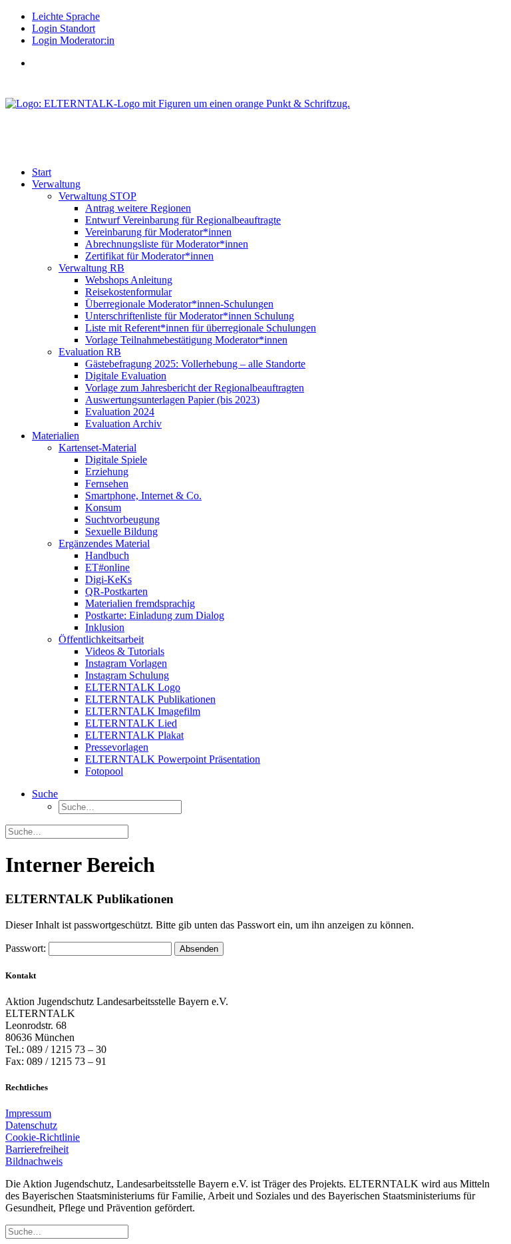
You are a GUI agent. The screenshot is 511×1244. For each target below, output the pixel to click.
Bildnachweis (34, 1161)
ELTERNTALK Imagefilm (142, 711)
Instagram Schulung (127, 675)
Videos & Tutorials (124, 651)
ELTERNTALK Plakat (134, 735)
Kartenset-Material (97, 447)
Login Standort (63, 28)
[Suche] (66, 831)
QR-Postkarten (116, 591)
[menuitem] (269, 17)
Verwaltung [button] (56, 184)
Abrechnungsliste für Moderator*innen (166, 244)
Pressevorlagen (116, 747)
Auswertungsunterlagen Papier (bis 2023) (172, 399)
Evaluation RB (90, 351)
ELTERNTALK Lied (131, 723)
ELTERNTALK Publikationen (150, 699)
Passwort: (27, 948)
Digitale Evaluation (125, 375)
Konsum (103, 507)
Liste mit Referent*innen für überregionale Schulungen (200, 327)
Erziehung (106, 471)
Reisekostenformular (128, 292)
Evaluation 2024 (119, 411)
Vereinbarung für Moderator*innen (158, 232)
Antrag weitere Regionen (138, 208)
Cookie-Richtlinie (42, 1137)
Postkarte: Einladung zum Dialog (154, 615)
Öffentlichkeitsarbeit (101, 639)
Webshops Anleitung (128, 280)
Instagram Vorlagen (126, 663)
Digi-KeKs (108, 579)
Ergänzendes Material (104, 543)
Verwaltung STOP (97, 196)
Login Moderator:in (73, 40)
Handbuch (107, 555)
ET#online (107, 567)
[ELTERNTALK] (255, 118)
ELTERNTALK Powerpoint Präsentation (172, 759)
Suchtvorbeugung (122, 519)
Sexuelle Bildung (121, 531)
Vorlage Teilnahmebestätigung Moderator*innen (186, 339)
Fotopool (104, 771)
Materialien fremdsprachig (140, 603)
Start (41, 172)
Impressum (28, 1113)
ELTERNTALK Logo (132, 687)
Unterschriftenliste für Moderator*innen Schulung (189, 315)
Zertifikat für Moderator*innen (149, 256)
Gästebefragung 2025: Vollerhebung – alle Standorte (195, 363)
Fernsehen (106, 483)
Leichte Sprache (66, 16)
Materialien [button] (55, 435)
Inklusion (104, 627)
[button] (45, 793)
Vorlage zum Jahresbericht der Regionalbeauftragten (194, 387)
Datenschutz (31, 1125)
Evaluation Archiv (123, 423)
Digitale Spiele (116, 459)
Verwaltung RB (91, 268)
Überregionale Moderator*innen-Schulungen (179, 304)
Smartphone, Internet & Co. (143, 495)
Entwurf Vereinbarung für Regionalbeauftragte (183, 220)
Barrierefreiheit (37, 1149)
